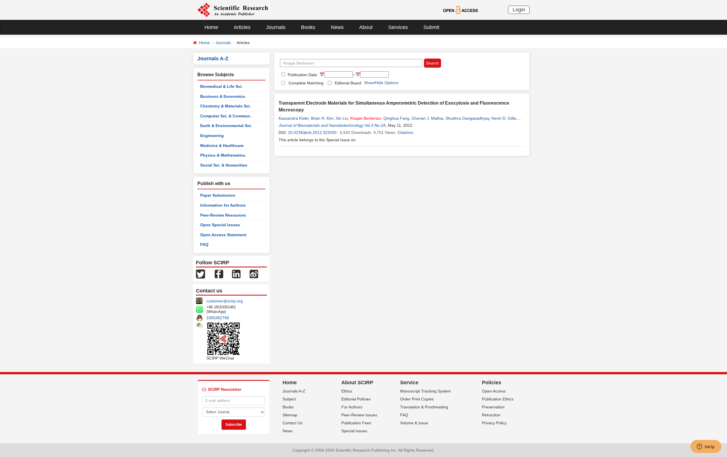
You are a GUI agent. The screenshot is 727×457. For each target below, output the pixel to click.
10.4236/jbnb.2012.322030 (312, 132)
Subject (289, 399)
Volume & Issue (414, 423)
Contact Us (292, 423)
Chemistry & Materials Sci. (225, 106)
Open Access (493, 391)
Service (409, 382)
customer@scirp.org (224, 301)
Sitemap (290, 415)
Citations (405, 132)
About (366, 27)
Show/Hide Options (381, 82)
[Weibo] (254, 273)
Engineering (212, 135)
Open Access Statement (223, 234)
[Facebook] (219, 273)
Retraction (491, 415)
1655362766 (217, 317)
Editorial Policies (356, 399)
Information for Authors (223, 205)
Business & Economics (222, 96)
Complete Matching (306, 83)
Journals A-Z (294, 391)
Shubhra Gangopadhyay (467, 118)
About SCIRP (357, 382)
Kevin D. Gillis (504, 118)
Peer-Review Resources (223, 215)
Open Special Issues (220, 225)
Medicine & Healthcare (222, 145)
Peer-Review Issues (359, 415)
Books (308, 27)
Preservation (493, 407)
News (337, 27)
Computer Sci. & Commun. (225, 116)
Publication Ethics (497, 399)
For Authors (351, 407)
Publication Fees (356, 423)
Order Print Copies (417, 399)
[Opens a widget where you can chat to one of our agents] (705, 447)
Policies (491, 382)
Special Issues (354, 431)
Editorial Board (348, 83)
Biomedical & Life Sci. (221, 86)
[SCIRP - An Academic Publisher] (232, 9)
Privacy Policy (494, 423)
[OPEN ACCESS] (460, 9)
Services (398, 27)
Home (211, 27)
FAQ (204, 244)
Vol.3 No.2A (375, 125)
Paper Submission (217, 195)
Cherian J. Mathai (427, 118)
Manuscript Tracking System (425, 391)
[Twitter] (200, 273)
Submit (431, 27)
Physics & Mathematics (222, 155)
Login (519, 10)
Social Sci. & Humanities (223, 165)
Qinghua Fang (396, 118)
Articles (242, 27)
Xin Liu (342, 118)
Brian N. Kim (322, 118)
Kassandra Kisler (294, 118)
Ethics (346, 391)
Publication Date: (302, 74)
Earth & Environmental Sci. (226, 125)
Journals (275, 27)
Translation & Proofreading (424, 407)
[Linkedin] (236, 273)
